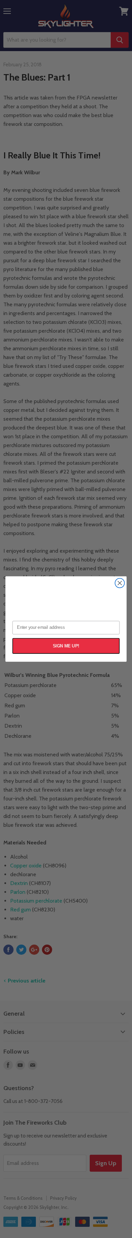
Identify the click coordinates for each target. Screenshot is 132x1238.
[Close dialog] (120, 583)
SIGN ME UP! (66, 645)
